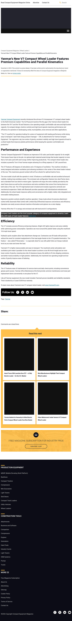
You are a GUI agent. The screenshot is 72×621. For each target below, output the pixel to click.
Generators (4, 541)
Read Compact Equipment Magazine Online (15, 3)
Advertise (36, 3)
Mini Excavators (6, 489)
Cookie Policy (5, 594)
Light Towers (5, 493)
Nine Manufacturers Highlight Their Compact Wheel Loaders (51, 374)
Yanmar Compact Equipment (10, 119)
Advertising (4, 586)
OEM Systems (5, 557)
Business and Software (8, 525)
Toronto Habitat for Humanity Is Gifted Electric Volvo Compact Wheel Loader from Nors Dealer (18, 418)
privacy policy (17, 73)
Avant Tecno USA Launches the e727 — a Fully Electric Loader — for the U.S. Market (18, 374)
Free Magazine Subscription (10, 578)
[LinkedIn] (20, 311)
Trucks (3, 565)
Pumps (3, 561)
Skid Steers (5, 497)
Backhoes (4, 477)
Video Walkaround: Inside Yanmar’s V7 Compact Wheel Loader (52, 418)
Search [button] (60, 2)
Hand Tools (4, 545)
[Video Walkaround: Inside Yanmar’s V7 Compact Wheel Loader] (53, 398)
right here (32, 216)
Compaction (5, 529)
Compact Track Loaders (9, 501)
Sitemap (4, 590)
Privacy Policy (5, 598)
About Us (4, 582)
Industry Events (6, 549)
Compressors (5, 485)
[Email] (23, 311)
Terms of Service (6, 601)
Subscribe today (36, 446)
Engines (3, 537)
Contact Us (45, 3)
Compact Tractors (7, 481)
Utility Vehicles (6, 504)
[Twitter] (16, 311)
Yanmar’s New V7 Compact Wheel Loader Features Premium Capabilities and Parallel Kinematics (35, 60)
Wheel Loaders (6, 508)
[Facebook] (12, 311)
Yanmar (7, 299)
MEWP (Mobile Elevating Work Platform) (14, 473)
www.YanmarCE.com (52, 285)
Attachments (5, 522)
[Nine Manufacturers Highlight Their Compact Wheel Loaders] (53, 354)
